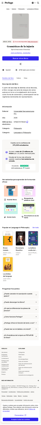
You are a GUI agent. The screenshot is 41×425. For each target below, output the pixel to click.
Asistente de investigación (25, 375)
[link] (7, 243)
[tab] (8, 78)
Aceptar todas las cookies (20, 419)
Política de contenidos (23, 392)
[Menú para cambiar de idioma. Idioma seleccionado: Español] (34, 3)
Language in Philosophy (22, 132)
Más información (33, 41)
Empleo (4, 372)
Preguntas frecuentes (11, 289)
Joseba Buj (26, 53)
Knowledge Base (23, 359)
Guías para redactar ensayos (23, 372)
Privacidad (4, 391)
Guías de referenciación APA (25, 368)
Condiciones (12, 391)
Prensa (3, 374)
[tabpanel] (20, 108)
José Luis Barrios (16, 53)
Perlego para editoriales (5, 369)
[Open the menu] (2, 2)
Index (20, 357)
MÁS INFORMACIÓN (7, 380)
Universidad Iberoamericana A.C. (24, 112)
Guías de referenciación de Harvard (25, 364)
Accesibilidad (19, 400)
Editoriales (21, 354)
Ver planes (4, 352)
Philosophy (18, 128)
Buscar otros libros (20, 58)
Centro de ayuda (28, 400)
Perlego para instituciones (5, 365)
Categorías (21, 352)
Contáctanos (5, 358)
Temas (3, 396)
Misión (20, 396)
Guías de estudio (23, 361)
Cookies (25, 396)
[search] (38, 2)
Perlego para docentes (5, 361)
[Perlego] (9, 3)
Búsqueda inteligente (8, 400)
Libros (32, 391)
